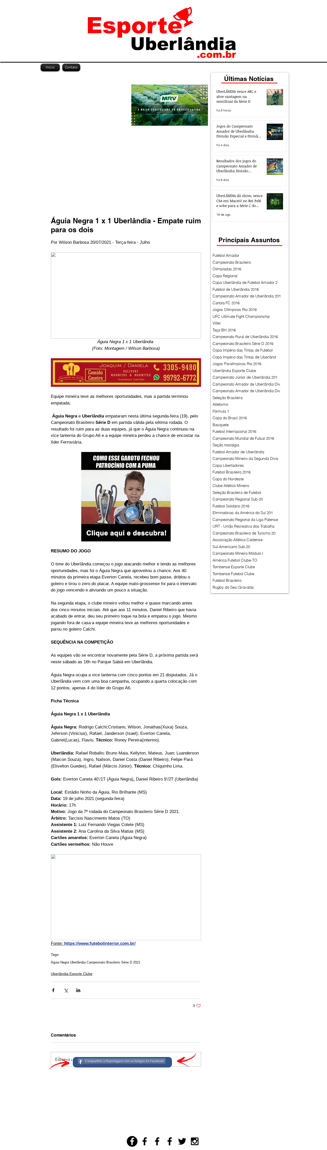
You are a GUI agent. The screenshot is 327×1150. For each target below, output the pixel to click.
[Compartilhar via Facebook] (53, 990)
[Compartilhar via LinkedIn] (78, 990)
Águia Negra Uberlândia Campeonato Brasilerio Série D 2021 (95, 962)
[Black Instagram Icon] (194, 1141)
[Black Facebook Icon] (144, 1141)
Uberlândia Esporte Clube (71, 974)
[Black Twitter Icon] (182, 1141)
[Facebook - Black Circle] (132, 1141)
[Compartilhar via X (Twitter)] (65, 990)
